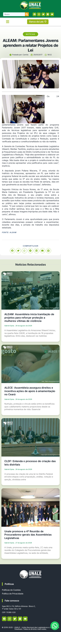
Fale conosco (12, 600)
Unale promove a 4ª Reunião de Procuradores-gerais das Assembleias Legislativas (28, 535)
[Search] (27, 14)
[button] (7, 21)
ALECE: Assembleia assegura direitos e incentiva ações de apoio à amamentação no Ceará (29, 391)
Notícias (30, 34)
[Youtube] (52, 14)
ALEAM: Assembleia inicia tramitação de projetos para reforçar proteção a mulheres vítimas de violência (29, 317)
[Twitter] (43, 14)
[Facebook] (34, 14)
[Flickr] (48, 14)
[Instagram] (39, 14)
